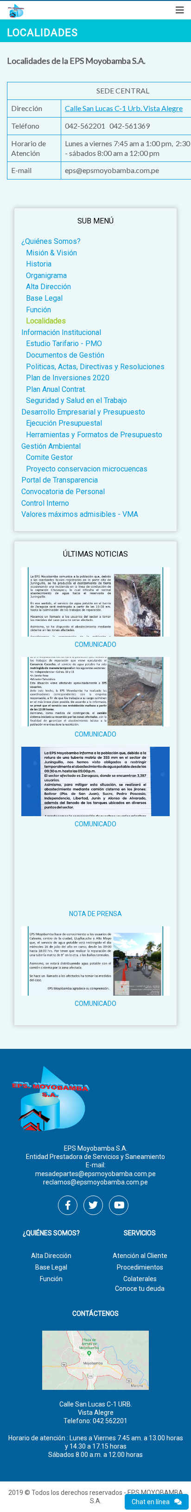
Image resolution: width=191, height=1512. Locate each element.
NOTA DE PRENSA (95, 913)
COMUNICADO (95, 644)
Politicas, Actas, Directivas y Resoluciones (95, 366)
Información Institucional (61, 332)
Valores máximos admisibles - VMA (79, 514)
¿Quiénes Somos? (51, 241)
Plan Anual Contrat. (56, 389)
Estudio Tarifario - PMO (64, 343)
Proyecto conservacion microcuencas (86, 469)
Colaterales (140, 1279)
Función (38, 309)
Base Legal (44, 298)
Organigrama (46, 275)
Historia (38, 264)
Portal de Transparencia (59, 480)
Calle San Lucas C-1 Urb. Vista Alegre (124, 108)
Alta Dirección (48, 286)
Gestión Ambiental (51, 446)
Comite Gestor (49, 457)
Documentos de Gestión (65, 355)
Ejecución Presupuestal (64, 423)
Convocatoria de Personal (63, 491)
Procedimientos (140, 1267)
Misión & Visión (51, 252)
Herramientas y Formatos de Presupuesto (94, 434)
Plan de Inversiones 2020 (67, 377)
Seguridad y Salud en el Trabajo (76, 400)
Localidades (46, 320)
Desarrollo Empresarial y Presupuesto (83, 412)
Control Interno (45, 503)
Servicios (140, 1233)
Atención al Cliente (140, 1255)
